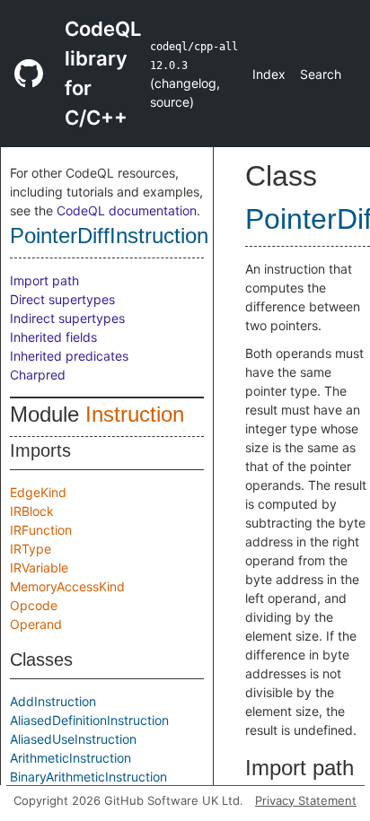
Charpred (38, 374)
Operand (36, 624)
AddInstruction (53, 701)
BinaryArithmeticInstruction (88, 776)
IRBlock (32, 511)
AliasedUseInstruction (73, 739)
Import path (44, 280)
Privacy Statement (306, 800)
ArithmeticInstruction (70, 757)
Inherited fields (53, 337)
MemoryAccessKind (67, 586)
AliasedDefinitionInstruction (89, 720)
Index (269, 74)
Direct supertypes (62, 299)
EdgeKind (38, 492)
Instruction (134, 414)
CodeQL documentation (127, 210)
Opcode (33, 605)
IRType (30, 548)
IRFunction (41, 529)
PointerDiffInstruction (109, 235)
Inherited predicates (69, 355)
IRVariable (39, 567)
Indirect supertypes (67, 318)
